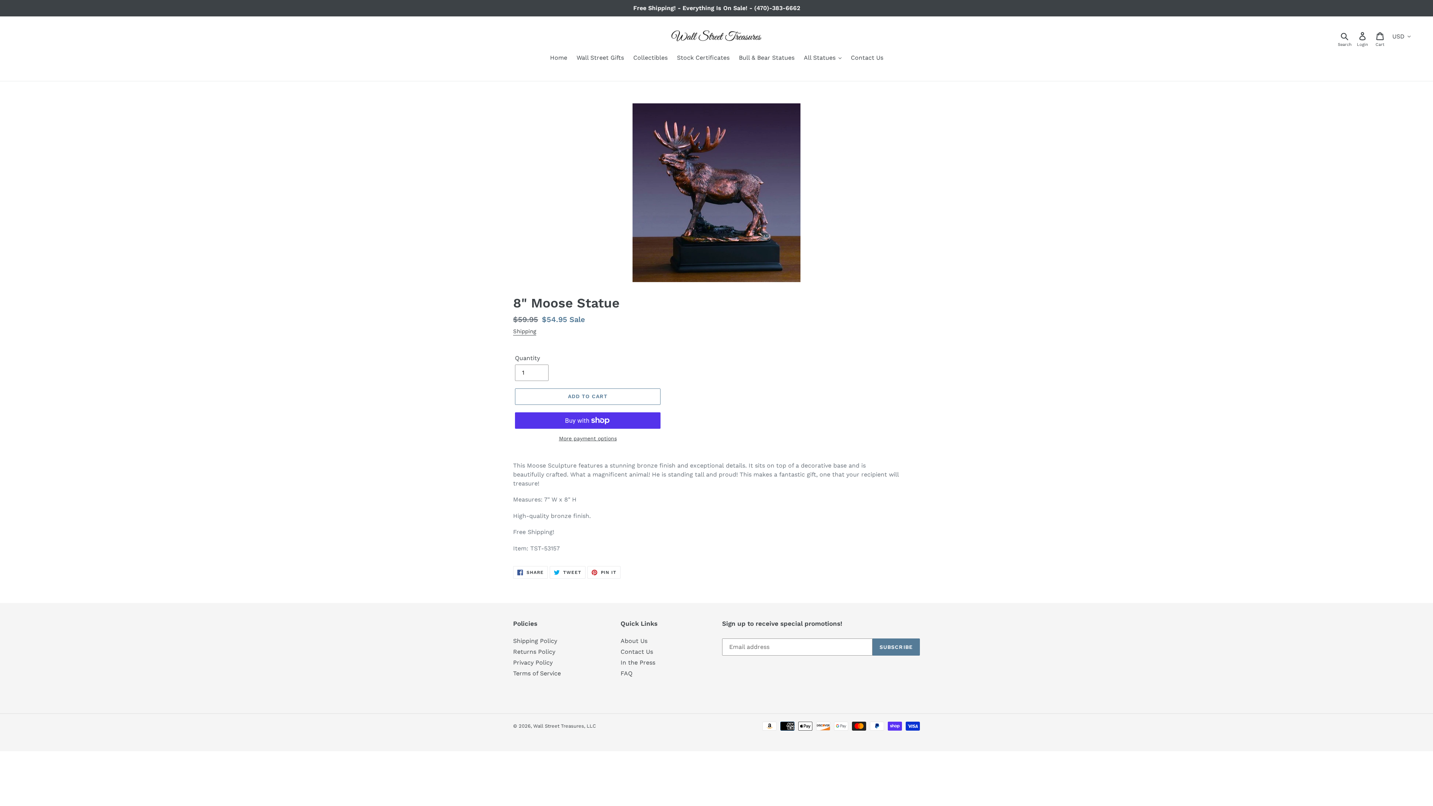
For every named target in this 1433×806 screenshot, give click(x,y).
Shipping (524, 331)
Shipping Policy (535, 640)
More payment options (588, 438)
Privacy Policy (533, 662)
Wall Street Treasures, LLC (564, 726)
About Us (634, 640)
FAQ (627, 673)
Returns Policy (534, 651)
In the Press (638, 662)
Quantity (527, 358)
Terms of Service (537, 673)
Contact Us (637, 651)
